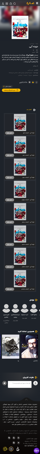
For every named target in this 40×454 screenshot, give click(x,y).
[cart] (3, 3)
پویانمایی (22, 414)
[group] (33, 311)
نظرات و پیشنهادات (20, 433)
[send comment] (4, 383)
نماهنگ (6, 414)
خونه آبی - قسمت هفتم (28, 267)
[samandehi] (18, 449)
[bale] (9, 438)
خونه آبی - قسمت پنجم (28, 222)
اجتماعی (20, 75)
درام (5, 422)
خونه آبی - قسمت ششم (28, 244)
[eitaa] (13, 438)
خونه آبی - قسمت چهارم (28, 200)
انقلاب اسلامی (33, 424)
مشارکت (14, 430)
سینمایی (29, 414)
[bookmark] (23, 336)
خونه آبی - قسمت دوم (28, 155)
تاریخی (18, 422)
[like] (33, 82)
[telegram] (18, 442)
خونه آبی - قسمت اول (28, 133)
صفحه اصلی (33, 430)
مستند (25, 75)
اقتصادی (23, 422)
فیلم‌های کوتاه (14, 414)
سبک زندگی (28, 419)
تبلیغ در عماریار (23, 430)
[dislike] (29, 82)
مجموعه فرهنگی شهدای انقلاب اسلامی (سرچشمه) (20, 73)
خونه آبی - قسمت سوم (28, 177)
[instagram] (14, 442)
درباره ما (10, 433)
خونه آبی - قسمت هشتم (27, 289)
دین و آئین (11, 422)
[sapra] (11, 449)
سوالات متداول (32, 433)
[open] (29, 347)
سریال (30, 75)
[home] (30, 3)
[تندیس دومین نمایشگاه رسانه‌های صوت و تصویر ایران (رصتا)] (5, 449)
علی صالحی (30, 70)
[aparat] (18, 438)
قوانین (8, 430)
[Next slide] (3, 312)
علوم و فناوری (18, 419)
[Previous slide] (36, 312)
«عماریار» (34, 404)
